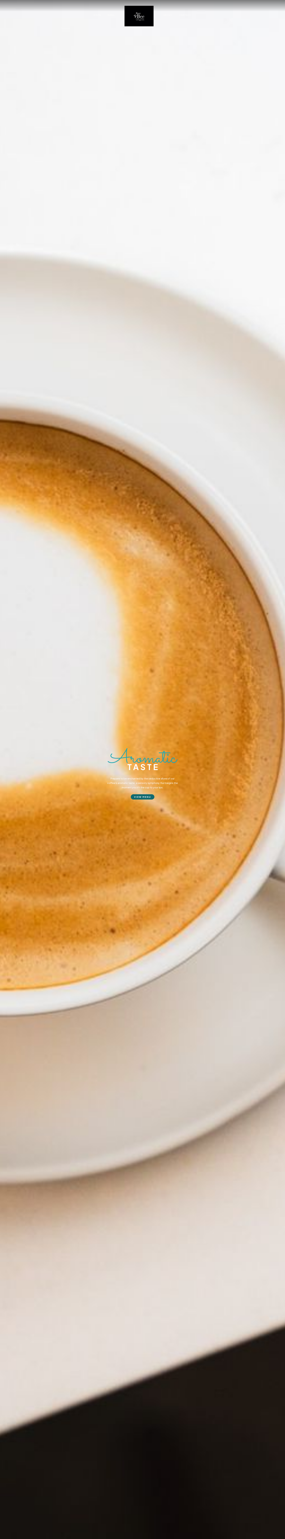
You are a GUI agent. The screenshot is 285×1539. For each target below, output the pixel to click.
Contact (185, 15)
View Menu (142, 797)
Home (97, 15)
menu (111, 15)
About (167, 15)
